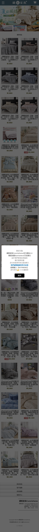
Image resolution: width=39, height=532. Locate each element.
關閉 (19, 276)
